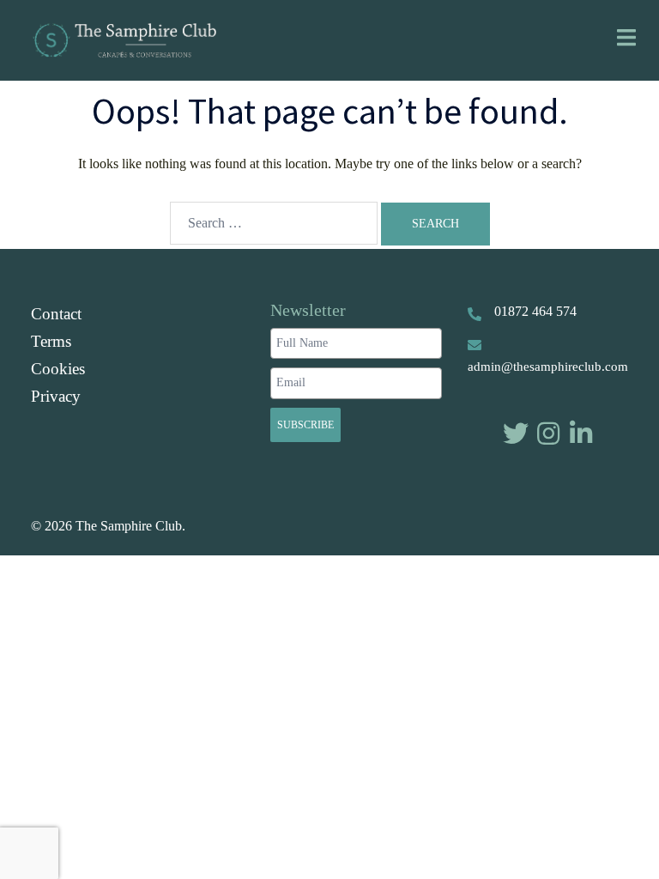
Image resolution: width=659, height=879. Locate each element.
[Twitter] (516, 433)
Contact (56, 314)
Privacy (56, 396)
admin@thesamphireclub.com (548, 366)
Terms (51, 341)
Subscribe (305, 425)
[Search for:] (274, 223)
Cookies (58, 369)
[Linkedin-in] (581, 433)
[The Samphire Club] (123, 38)
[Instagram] (548, 433)
